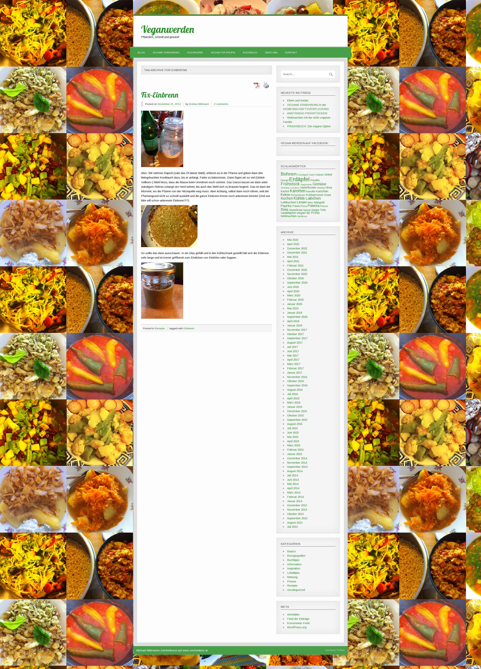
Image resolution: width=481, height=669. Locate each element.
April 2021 (293, 261)
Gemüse (319, 184)
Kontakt (291, 52)
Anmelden (293, 614)
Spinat (307, 210)
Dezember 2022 (297, 248)
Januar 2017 (294, 372)
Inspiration (293, 568)
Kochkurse (195, 52)
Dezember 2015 (297, 411)
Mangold (319, 202)
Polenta (313, 206)
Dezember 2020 (297, 269)
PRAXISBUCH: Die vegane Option (309, 126)
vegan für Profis (308, 213)
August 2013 (295, 522)
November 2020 (297, 273)
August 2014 (295, 471)
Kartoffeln (322, 191)
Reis (284, 209)
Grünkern (294, 188)
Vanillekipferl (288, 212)
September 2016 (297, 385)
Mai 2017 (292, 355)
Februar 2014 (295, 496)
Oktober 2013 (295, 513)
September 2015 (297, 419)
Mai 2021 (292, 256)
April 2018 (293, 321)
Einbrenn (189, 328)
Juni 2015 (293, 432)
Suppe (315, 209)
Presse (324, 206)
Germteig (285, 188)
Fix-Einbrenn (159, 94)
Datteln (319, 174)
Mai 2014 (292, 483)
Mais (310, 202)
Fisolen (315, 180)
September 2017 (297, 338)
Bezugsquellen (296, 555)
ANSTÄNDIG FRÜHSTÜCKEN (307, 113)
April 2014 (293, 488)
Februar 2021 (295, 265)
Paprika (286, 206)
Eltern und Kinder (298, 100)
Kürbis (299, 198)
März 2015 (293, 445)
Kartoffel (310, 191)
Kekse (285, 195)
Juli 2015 (292, 428)
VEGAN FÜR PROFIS (223, 52)
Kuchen (287, 198)
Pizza (303, 206)
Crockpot (302, 174)
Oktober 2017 (295, 334)
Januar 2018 (294, 325)
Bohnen (289, 173)
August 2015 (295, 423)
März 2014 (293, 492)
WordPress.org (296, 627)
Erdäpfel (299, 179)
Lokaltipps (293, 572)
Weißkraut (302, 216)
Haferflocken (308, 187)
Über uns (271, 52)
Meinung (292, 577)
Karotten (297, 191)
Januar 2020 (294, 304)
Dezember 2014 (297, 458)
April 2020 (293, 291)
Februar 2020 (295, 299)
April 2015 (293, 441)
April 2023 (293, 244)
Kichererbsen (298, 195)
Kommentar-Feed (298, 623)
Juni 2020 (293, 286)
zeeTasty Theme (335, 650)
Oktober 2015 (295, 415)
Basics (291, 551)
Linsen (302, 202)
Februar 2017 (295, 368)
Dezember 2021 (297, 252)
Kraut (327, 194)
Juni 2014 (293, 479)
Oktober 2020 (295, 278)
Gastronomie (306, 184)
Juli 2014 (292, 475)
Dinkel (328, 174)
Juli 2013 (292, 526)
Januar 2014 (294, 501)
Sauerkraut (296, 209)
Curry (312, 174)
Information (294, 564)
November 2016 (297, 376)
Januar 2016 (294, 406)
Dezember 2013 (297, 505)
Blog (141, 52)
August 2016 (295, 389)
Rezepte (160, 328)
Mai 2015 (292, 436)
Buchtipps (293, 560)
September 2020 (297, 282)
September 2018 (297, 316)
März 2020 (293, 295)
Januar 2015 (294, 454)
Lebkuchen (288, 202)
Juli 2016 (292, 394)
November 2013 (297, 509)
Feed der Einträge (298, 618)
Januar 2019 (294, 312)
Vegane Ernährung (166, 52)
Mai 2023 (292, 239)
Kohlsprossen (314, 194)
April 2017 (293, 359)
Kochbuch (250, 52)
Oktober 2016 (295, 381)
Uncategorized (296, 589)
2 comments (221, 104)
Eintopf (284, 180)
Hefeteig (321, 188)
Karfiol (285, 191)
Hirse (328, 187)
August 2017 (295, 342)
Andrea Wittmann (199, 104)
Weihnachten (289, 216)
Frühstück (290, 184)
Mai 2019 (292, 308)
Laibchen (313, 198)
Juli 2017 (292, 346)
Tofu (323, 209)
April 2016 (293, 398)
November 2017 (297, 329)
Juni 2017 (293, 351)
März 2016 (293, 402)
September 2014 (297, 466)
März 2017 (293, 364)
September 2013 (297, 518)
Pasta (296, 205)
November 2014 (297, 462)
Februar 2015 (295, 449)
